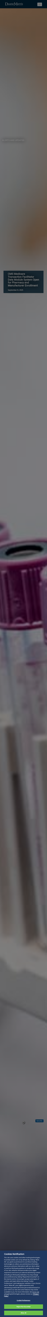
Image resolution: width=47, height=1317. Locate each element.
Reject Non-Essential (23, 1307)
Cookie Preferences (23, 1300)
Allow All (23, 1313)
